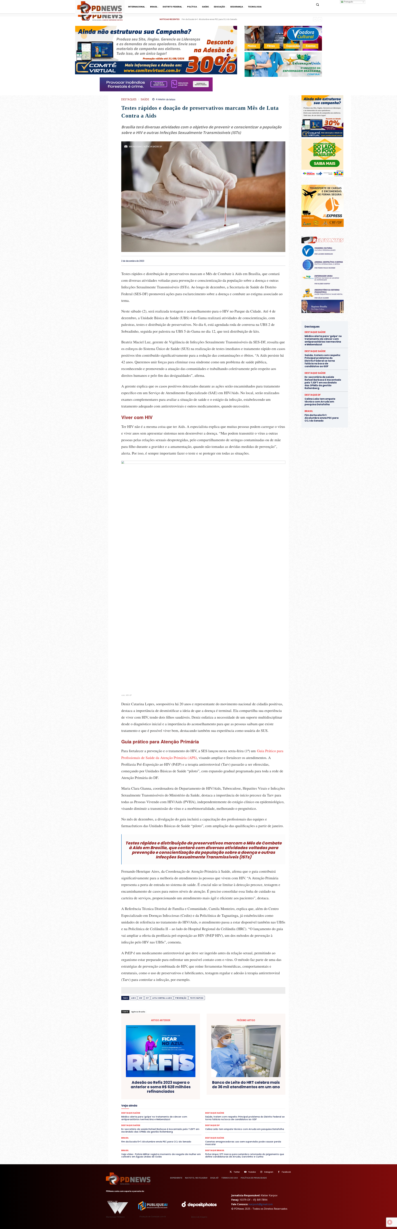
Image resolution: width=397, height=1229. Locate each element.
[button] (317, 4)
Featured (265, 1099)
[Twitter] (230, 1172)
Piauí (166, 1107)
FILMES (159, 1102)
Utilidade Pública (265, 1113)
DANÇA (259, 1093)
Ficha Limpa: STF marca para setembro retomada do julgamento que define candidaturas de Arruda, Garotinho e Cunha (244, 1155)
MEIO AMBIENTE (179, 1104)
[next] (320, 19)
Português (348, 2)
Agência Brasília (138, 1011)
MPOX (223, 1104)
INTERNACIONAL (209, 1102)
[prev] (315, 19)
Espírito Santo (200, 1099)
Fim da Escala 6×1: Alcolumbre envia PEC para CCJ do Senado (156, 1141)
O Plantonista (247, 1104)
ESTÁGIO (226, 1099)
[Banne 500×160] (283, 64)
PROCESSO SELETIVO (194, 1107)
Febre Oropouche (144, 1102)
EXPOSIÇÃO (251, 1099)
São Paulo (178, 1110)
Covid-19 (192, 1093)
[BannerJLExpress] (322, 226)
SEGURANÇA (247, 1110)
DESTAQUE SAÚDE (174, 1096)
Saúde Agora (216, 1110)
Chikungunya (212, 1090)
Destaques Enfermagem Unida (214, 1096)
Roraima (149, 1110)
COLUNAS (234, 1090)
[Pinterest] (275, 261)
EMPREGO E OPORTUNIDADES (153, 1099)
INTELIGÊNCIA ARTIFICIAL (186, 1102)
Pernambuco (154, 1107)
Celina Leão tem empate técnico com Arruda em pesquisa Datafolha (244, 1129)
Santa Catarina (163, 1110)
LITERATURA (256, 1102)
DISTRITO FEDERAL (262, 1096)
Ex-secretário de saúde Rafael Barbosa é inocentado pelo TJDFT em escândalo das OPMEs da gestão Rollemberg (232, 19)
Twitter (237, 1172)
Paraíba (132, 1107)
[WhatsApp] (282, 261)
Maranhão (269, 1102)
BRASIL (190, 1090)
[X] (268, 261)
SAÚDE (145, 99)
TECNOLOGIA (225, 1113)
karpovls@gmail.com (261, 1204)
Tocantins (250, 1113)
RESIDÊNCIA (263, 1107)
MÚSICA (233, 1104)
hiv (140, 998)
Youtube (252, 1172)
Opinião (260, 1104)
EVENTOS (238, 1099)
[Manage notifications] (389, 1222)
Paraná (142, 1107)
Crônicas (222, 1093)
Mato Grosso (141, 1104)
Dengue (270, 1093)
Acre (147, 1090)
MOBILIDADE (211, 1104)
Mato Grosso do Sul (159, 1104)
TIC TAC (238, 1113)
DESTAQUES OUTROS (241, 1096)
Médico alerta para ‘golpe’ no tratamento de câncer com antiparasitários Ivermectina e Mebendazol (323, 340)
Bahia (180, 1090)
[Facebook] (261, 261)
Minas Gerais (196, 1104)
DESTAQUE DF (156, 1096)
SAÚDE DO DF (231, 1110)
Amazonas (169, 1090)
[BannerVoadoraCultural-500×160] (283, 38)
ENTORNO (174, 1099)
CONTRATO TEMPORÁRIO (172, 1093)
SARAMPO (192, 1110)
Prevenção (181, 998)
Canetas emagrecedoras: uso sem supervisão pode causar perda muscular (243, 1143)
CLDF (223, 1090)
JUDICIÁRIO (241, 1102)
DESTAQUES (129, 99)
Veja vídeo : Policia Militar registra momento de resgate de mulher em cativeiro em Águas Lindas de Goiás (161, 1155)
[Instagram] (261, 1172)
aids (133, 998)
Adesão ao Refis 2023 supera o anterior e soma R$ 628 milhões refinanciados (161, 1087)
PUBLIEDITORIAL (214, 1107)
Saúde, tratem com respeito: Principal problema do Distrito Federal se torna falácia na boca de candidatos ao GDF (323, 361)
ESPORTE (214, 1099)
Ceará (199, 1090)
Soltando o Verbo (264, 1110)
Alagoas (157, 1090)
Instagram (268, 1172)
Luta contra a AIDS (162, 998)
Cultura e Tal (246, 1093)
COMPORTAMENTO (251, 1090)
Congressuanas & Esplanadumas (142, 1093)
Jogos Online (227, 1102)
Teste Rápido (196, 998)
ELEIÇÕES (131, 1099)
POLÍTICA (176, 1107)
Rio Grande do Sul (134, 1110)
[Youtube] (245, 1172)
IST (147, 998)
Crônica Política (207, 1093)
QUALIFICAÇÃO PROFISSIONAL (240, 1107)
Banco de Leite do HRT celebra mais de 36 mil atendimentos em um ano (246, 1084)
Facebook (286, 1172)
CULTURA (233, 1093)
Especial (186, 1099)
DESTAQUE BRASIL (138, 1096)
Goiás (168, 1102)
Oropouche (273, 1104)
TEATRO (211, 1113)
